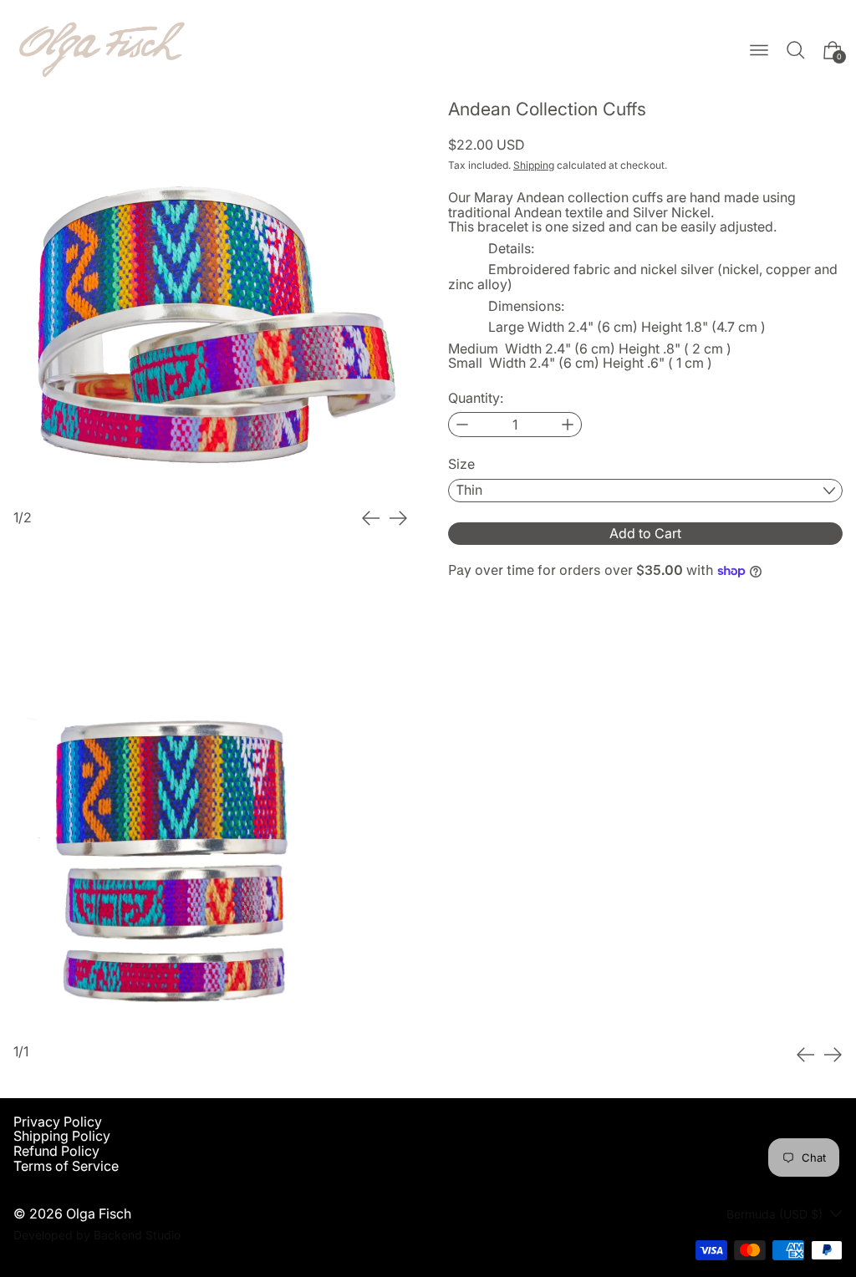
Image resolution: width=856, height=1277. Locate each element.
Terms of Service (66, 1165)
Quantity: (475, 398)
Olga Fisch (98, 1213)
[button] (796, 50)
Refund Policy (56, 1150)
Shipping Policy (61, 1135)
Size (461, 464)
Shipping (533, 165)
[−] (462, 424)
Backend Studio (137, 1235)
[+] (568, 424)
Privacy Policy (57, 1121)
